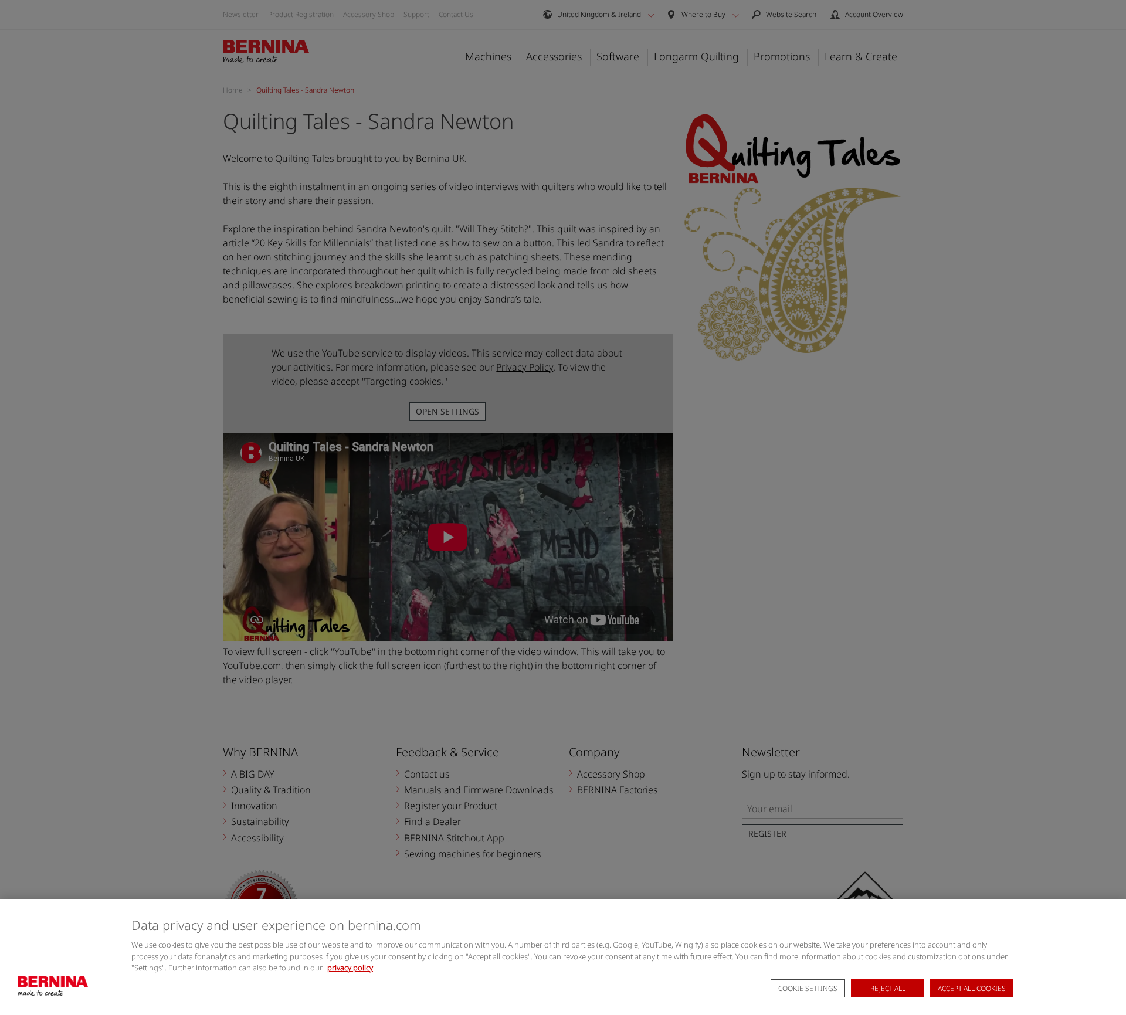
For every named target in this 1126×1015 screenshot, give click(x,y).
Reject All (887, 989)
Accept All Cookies (972, 989)
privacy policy (350, 967)
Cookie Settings (807, 989)
